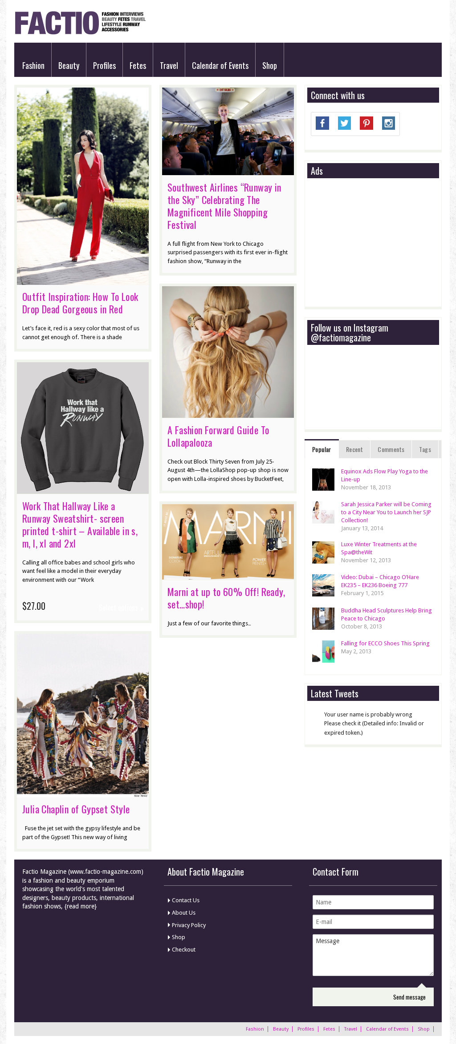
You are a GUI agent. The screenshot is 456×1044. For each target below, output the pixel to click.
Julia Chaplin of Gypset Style (76, 809)
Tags (425, 449)
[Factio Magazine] (80, 33)
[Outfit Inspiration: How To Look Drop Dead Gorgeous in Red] (83, 280)
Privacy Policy (189, 925)
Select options (118, 608)
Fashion (33, 65)
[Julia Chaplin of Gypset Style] (83, 792)
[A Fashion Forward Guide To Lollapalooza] (228, 413)
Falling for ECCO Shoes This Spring (385, 643)
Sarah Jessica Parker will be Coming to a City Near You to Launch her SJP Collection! (386, 512)
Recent (354, 449)
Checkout (183, 949)
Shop (269, 65)
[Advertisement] (377, 243)
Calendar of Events (220, 65)
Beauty (68, 65)
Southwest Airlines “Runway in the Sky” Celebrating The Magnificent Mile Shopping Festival (224, 206)
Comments (391, 449)
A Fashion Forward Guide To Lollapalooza (218, 436)
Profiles (104, 65)
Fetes (138, 65)
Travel (169, 65)
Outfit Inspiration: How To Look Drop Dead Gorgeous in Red (80, 302)
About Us (183, 912)
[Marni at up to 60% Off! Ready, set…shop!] (228, 575)
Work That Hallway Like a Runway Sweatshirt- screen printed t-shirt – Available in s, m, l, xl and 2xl (80, 524)
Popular (321, 449)
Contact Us (186, 900)
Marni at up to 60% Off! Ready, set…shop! (226, 597)
